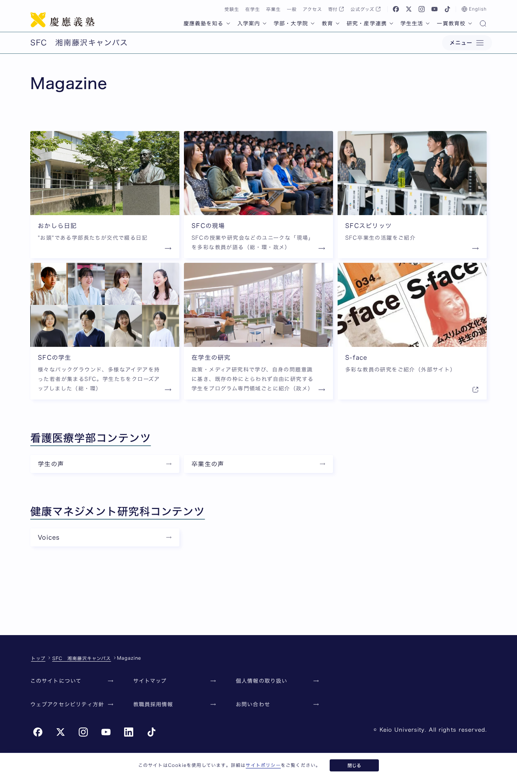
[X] (409, 9)
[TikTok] (447, 9)
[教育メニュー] (337, 23)
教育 (327, 23)
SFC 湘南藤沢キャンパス (81, 658)
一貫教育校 (451, 23)
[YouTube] (434, 9)
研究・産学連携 (367, 23)
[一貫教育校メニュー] (470, 23)
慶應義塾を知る (204, 23)
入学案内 (248, 23)
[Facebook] (396, 9)
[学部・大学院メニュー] (312, 23)
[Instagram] (422, 9)
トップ (38, 658)
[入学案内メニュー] (264, 23)
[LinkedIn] (129, 732)
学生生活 (411, 23)
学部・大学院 (291, 23)
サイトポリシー (263, 765)
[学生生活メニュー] (427, 23)
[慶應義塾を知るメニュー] (228, 23)
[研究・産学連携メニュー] (391, 23)
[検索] (483, 24)
